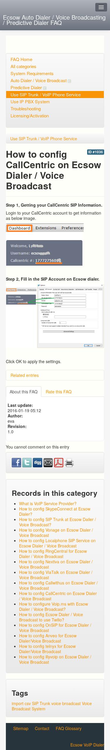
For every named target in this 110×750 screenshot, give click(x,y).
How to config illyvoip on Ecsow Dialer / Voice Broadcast (55, 659)
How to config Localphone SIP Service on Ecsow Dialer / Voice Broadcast (57, 543)
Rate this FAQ (59, 392)
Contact (42, 728)
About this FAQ (24, 392)
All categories (23, 66)
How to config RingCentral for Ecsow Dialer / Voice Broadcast (53, 553)
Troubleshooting (26, 108)
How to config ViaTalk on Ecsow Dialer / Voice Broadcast (55, 574)
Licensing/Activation (30, 115)
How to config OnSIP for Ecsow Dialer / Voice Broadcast (55, 627)
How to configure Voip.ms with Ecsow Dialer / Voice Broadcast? (53, 606)
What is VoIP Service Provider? (48, 503)
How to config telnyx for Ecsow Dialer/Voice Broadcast (47, 648)
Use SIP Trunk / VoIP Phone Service (46, 94)
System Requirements (32, 73)
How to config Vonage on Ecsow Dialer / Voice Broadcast (56, 532)
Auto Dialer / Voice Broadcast (39, 80)
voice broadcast (66, 703)
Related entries (25, 375)
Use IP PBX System (30, 101)
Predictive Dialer (27, 87)
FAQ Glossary (69, 728)
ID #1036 (95, 151)
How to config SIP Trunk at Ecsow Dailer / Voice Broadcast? (57, 521)
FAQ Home (21, 59)
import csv (21, 703)
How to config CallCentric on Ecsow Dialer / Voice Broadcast (58, 595)
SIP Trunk (41, 703)
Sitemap (20, 728)
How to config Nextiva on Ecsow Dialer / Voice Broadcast (56, 564)
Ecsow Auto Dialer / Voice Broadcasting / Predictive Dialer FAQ (54, 20)
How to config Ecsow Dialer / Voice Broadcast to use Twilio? (51, 617)
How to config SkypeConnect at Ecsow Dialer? (54, 511)
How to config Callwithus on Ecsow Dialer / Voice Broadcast (58, 585)
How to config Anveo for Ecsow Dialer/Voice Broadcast (48, 638)
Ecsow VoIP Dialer (87, 745)
